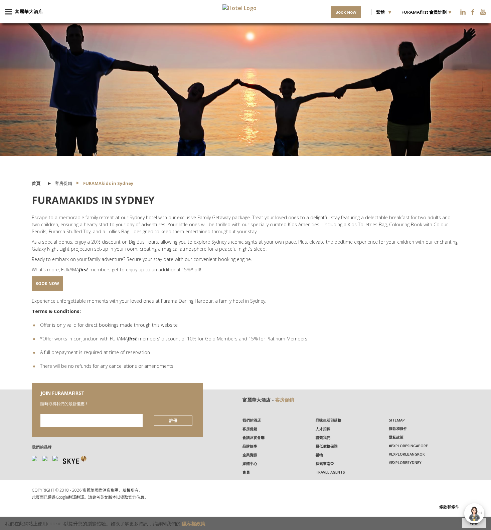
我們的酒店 (251, 420)
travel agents (330, 472)
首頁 (36, 183)
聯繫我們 (323, 437)
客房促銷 (284, 399)
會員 (246, 472)
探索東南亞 (325, 463)
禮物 (319, 454)
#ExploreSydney (405, 462)
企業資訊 (249, 454)
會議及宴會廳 (253, 437)
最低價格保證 (327, 446)
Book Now (345, 12)
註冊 (173, 420)
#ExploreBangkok (407, 454)
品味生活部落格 (328, 420)
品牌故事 (249, 446)
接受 (474, 523)
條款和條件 (398, 428)
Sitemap (397, 420)
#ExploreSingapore (408, 445)
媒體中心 (249, 463)
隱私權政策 (193, 523)
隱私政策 (396, 437)
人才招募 (323, 428)
